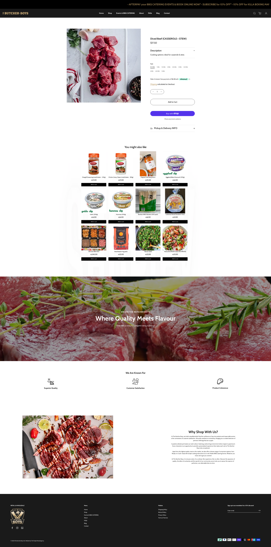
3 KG (179, 67)
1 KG (158, 67)
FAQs (150, 13)
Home (101, 13)
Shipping (153, 84)
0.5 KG (152, 67)
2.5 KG (174, 67)
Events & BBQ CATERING (125, 13)
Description (156, 50)
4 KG (151, 71)
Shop (110, 13)
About (141, 13)
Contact (167, 13)
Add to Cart (172, 102)
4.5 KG (157, 71)
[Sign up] (259, 510)
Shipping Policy (162, 509)
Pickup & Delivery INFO (165, 128)
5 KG (163, 71)
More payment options (172, 119)
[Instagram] (17, 528)
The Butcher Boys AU (20, 541)
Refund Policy (162, 512)
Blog (158, 13)
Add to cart (94, 184)
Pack (151, 64)
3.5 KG (186, 67)
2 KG (168, 67)
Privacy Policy (162, 515)
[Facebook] (12, 528)
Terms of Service (163, 518)
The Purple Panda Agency (37, 541)
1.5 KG (163, 67)
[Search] (254, 13)
